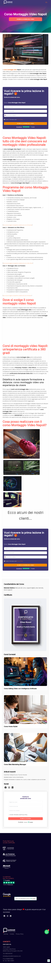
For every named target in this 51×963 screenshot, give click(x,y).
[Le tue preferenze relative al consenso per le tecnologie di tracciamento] (48, 960)
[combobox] (5, 115)
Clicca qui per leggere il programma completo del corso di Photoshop (17, 225)
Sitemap (6, 934)
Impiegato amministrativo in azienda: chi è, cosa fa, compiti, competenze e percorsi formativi (25, 779)
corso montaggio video (10, 69)
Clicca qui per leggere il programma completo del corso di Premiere (17, 295)
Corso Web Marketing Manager (15, 764)
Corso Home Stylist (10, 726)
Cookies (12, 934)
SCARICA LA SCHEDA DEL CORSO (25, 19)
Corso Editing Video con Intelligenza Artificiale (20, 688)
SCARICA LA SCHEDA (25, 818)
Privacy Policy (20, 119)
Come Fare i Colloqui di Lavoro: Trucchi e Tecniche (15, 774)
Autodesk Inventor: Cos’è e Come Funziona (13, 777)
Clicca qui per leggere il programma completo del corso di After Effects (18, 263)
